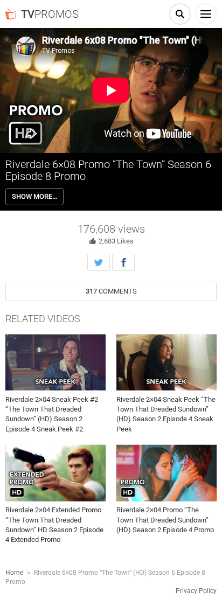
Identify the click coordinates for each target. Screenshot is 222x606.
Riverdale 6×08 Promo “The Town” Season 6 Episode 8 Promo (108, 170)
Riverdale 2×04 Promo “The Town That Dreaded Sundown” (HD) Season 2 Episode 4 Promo (165, 519)
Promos (50, 14)
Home (14, 572)
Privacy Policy (196, 591)
